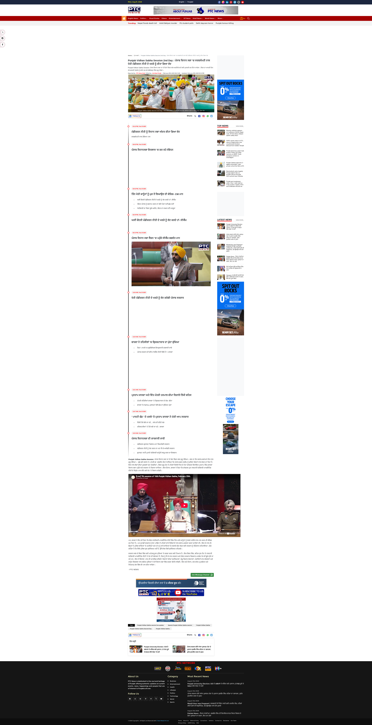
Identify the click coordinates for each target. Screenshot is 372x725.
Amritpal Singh (156, 73)
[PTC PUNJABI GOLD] (188, 668)
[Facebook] (199, 116)
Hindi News (197, 18)
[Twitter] (195, 116)
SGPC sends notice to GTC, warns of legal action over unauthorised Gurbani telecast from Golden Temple (235, 143)
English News (133, 18)
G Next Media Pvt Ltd (162, 720)
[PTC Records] (168, 668)
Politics (143, 18)
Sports (172, 702)
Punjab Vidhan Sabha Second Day (141, 628)
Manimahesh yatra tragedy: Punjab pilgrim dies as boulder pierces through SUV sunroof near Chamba (234, 173)
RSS (197, 723)
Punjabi (190, 2)
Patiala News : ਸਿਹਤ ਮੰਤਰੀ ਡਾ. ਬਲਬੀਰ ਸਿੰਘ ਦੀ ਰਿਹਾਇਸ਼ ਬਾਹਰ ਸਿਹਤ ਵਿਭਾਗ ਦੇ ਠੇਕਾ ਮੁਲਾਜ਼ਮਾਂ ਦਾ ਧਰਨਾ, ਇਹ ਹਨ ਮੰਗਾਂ (235, 259)
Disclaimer (226, 720)
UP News (187, 18)
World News (209, 18)
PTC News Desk (140, 73)
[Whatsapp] (207, 116)
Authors (211, 720)
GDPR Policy (191, 723)
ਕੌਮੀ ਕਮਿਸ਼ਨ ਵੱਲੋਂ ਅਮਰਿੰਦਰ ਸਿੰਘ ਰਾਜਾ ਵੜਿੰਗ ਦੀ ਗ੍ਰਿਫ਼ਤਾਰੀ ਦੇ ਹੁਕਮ (234, 268)
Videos (164, 18)
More (220, 18)
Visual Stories (154, 18)
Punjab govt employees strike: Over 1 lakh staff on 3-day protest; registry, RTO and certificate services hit (234, 184)
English (181, 2)
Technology (174, 696)
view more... (240, 126)
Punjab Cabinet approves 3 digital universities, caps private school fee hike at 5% (235, 164)
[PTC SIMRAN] (208, 668)
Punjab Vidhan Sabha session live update (150, 625)
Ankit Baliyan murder (168, 23)
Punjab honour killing (225, 23)
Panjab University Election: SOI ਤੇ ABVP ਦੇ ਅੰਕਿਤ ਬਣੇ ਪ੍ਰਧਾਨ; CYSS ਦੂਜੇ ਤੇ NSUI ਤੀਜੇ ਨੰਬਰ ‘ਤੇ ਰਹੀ (234, 226)
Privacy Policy (182, 723)
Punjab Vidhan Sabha (203, 625)
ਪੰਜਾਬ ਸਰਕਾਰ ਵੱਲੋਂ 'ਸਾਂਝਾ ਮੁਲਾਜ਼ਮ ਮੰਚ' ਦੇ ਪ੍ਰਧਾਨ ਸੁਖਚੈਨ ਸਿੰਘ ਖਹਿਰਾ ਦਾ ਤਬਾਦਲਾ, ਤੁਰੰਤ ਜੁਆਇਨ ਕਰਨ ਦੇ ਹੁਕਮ (234, 237)
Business (173, 681)
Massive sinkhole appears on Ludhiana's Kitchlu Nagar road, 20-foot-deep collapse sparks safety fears (235, 133)
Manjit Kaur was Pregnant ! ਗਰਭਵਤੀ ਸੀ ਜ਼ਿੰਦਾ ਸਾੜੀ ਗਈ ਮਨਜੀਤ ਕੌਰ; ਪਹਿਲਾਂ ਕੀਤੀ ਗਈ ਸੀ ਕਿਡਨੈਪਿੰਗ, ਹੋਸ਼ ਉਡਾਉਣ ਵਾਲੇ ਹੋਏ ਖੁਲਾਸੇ (235, 248)
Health (172, 687)
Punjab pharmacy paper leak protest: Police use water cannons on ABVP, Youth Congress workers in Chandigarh (235, 154)
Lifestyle (173, 690)
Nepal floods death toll (147, 23)
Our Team (233, 720)
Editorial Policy (194, 720)
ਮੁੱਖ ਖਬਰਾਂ (136, 55)
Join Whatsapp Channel (200, 575)
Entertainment (174, 18)
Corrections (203, 720)
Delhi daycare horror (204, 23)
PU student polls (186, 23)
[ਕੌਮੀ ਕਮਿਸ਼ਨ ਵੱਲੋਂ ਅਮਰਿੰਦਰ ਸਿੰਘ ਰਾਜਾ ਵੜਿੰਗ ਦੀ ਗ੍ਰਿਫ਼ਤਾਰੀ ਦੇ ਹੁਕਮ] (221, 268)
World (172, 699)
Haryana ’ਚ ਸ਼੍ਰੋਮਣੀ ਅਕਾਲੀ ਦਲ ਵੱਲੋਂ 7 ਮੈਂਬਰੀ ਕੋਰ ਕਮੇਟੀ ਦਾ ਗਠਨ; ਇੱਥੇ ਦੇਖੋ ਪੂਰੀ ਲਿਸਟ (235, 276)
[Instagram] (203, 116)
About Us (186, 720)
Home (130, 55)
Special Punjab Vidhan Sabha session (180, 625)
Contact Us (218, 720)
